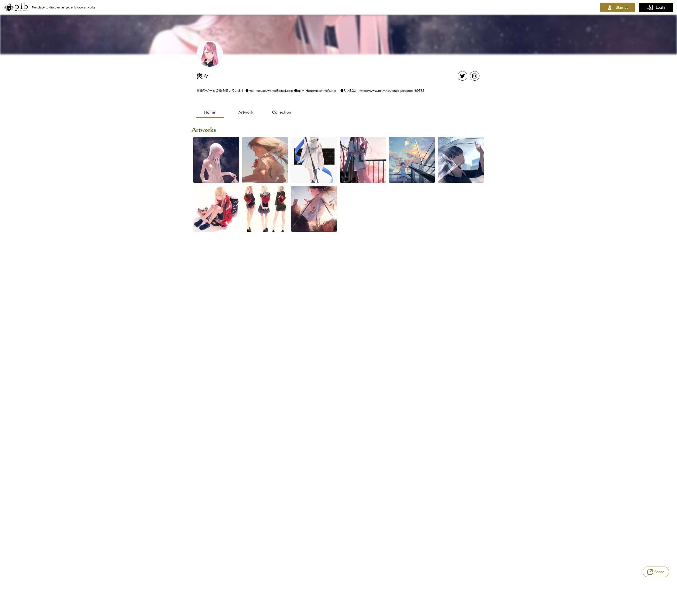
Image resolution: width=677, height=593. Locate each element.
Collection (281, 112)
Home (209, 112)
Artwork (245, 112)
